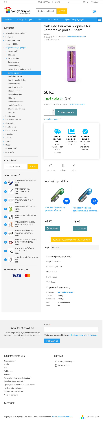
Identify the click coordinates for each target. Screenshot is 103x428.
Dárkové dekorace (15, 101)
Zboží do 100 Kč (11, 44)
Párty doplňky (13, 58)
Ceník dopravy (44, 2)
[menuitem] (8, 19)
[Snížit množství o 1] (53, 113)
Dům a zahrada (11, 130)
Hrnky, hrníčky (13, 51)
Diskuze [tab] (55, 247)
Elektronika (9, 123)
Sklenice (11, 55)
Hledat (62, 11)
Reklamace (8, 371)
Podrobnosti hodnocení (76, 37)
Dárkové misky (14, 65)
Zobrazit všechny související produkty (71, 240)
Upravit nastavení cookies (62, 417)
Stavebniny (9, 134)
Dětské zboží (10, 127)
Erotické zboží (11, 148)
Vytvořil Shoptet (92, 417)
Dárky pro (9, 37)
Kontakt (7, 374)
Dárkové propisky (15, 73)
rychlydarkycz (63, 365)
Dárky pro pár (13, 62)
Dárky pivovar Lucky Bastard (19, 69)
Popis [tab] (47, 247)
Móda (7, 145)
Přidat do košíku (67, 112)
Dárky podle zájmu (12, 40)
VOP (6, 367)
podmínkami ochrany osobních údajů (83, 335)
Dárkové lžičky (14, 83)
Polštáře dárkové (15, 76)
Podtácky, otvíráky (15, 87)
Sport (7, 141)
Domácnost (10, 116)
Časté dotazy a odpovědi (14, 381)
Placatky (11, 112)
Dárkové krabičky (15, 94)
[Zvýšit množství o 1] (53, 110)
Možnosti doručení (77, 104)
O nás (57, 2)
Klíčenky (11, 98)
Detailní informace (51, 119)
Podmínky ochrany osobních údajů (17, 378)
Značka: (52, 39)
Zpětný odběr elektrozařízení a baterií (19, 384)
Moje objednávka (11, 395)
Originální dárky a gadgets (16, 33)
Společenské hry (15, 105)
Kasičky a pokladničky (17, 80)
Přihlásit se (52, 341)
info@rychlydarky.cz (66, 361)
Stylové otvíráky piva (16, 109)
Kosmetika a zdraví (13, 119)
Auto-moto (9, 152)
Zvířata (8, 137)
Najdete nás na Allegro (13, 388)
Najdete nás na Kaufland (13, 391)
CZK (84, 2)
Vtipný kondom (14, 91)
